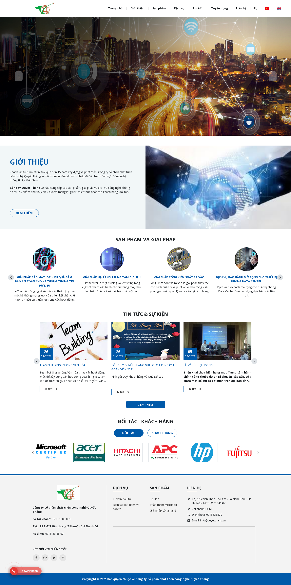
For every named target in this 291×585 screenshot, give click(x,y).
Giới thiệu (137, 8)
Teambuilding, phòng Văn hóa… (64, 365)
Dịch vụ (179, 8)
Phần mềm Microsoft (163, 505)
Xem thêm (24, 213)
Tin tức (198, 8)
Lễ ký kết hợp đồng (198, 365)
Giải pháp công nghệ (163, 510)
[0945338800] (14, 571)
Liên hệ (241, 8)
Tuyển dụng (219, 8)
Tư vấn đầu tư (122, 499)
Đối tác (128, 433)
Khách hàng (162, 433)
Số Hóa (154, 499)
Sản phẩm (159, 8)
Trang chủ (115, 8)
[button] (19, 76)
